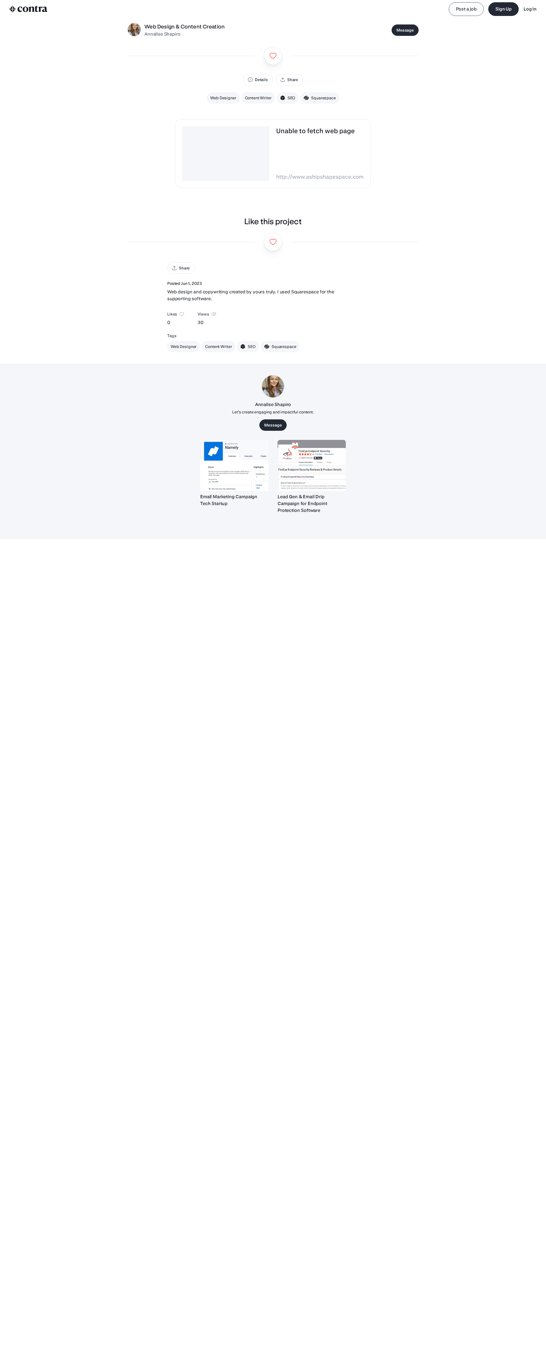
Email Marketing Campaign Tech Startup (228, 500)
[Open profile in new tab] (134, 30)
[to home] (28, 9)
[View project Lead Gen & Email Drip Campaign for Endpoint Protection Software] (312, 465)
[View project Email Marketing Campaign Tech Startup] (234, 465)
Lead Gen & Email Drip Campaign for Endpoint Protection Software (302, 503)
